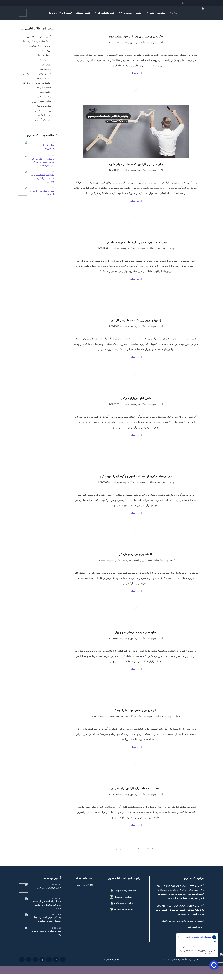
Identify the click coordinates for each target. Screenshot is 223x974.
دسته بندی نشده (44, 78)
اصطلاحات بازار (44, 55)
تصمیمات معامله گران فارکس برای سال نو (136, 788)
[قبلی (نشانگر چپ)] (222, 972)
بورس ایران (46, 64)
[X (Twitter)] (173, 3)
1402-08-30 (114, 404)
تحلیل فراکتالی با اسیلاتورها (48, 888)
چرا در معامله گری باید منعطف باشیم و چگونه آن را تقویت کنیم (136, 476)
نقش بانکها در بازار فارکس (136, 398)
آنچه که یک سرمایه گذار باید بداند (36, 41)
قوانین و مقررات (111, 959)
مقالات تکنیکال (136, 716)
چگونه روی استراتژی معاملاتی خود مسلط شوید (136, 36)
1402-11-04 (103, 248)
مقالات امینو (45, 92)
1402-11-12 (114, 170)
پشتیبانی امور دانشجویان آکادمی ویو (158, 248)
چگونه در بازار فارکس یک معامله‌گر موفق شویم (136, 164)
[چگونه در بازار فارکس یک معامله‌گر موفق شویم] (136, 131)
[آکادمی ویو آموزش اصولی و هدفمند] (193, 12)
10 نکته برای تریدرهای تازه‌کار (135, 554)
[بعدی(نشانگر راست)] (219, 972)
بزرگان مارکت (44, 60)
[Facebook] (193, 3)
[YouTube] (168, 3)
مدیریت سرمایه (44, 87)
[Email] (197, 3)
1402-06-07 (103, 482)
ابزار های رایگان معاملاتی (39, 46)
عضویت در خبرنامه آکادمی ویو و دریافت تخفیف (183, 921)
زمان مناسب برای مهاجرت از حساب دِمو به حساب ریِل (136, 242)
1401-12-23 (114, 638)
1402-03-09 (101, 560)
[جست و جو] (31, 13)
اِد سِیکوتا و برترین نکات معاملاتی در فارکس (136, 320)
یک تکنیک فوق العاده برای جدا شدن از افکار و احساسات (42, 178)
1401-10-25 (96, 716)
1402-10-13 (114, 326)
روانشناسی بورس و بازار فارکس (36, 83)
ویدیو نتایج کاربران (43, 115)
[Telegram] (178, 3)
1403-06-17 (114, 42)
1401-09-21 (114, 794)
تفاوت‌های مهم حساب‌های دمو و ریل (136, 632)
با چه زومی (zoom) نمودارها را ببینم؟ (136, 710)
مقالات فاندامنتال (43, 106)
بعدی (118, 848)
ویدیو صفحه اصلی (43, 111)
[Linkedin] (183, 3)
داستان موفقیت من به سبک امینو (36, 73)
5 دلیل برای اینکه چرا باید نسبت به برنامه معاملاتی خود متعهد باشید (43, 162)
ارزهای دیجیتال (44, 50)
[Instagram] (188, 3)
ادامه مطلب (136, 73)
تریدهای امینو (45, 69)
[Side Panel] (23, 13)
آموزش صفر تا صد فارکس (127, 560)
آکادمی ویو (158, 42)
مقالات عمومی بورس (137, 42)
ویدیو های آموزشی (42, 120)
